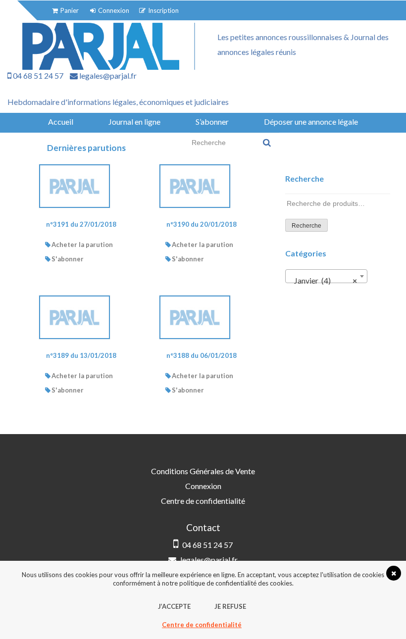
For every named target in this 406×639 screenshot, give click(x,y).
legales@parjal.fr (107, 75)
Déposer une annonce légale (311, 121)
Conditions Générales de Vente (203, 471)
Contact (158, 142)
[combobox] (326, 276)
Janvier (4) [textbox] (323, 280)
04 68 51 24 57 (37, 75)
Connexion (203, 486)
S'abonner (67, 259)
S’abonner (212, 121)
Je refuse (230, 606)
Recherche (306, 225)
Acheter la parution (82, 244)
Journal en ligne (134, 121)
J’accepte (174, 606)
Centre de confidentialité (203, 500)
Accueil (60, 121)
